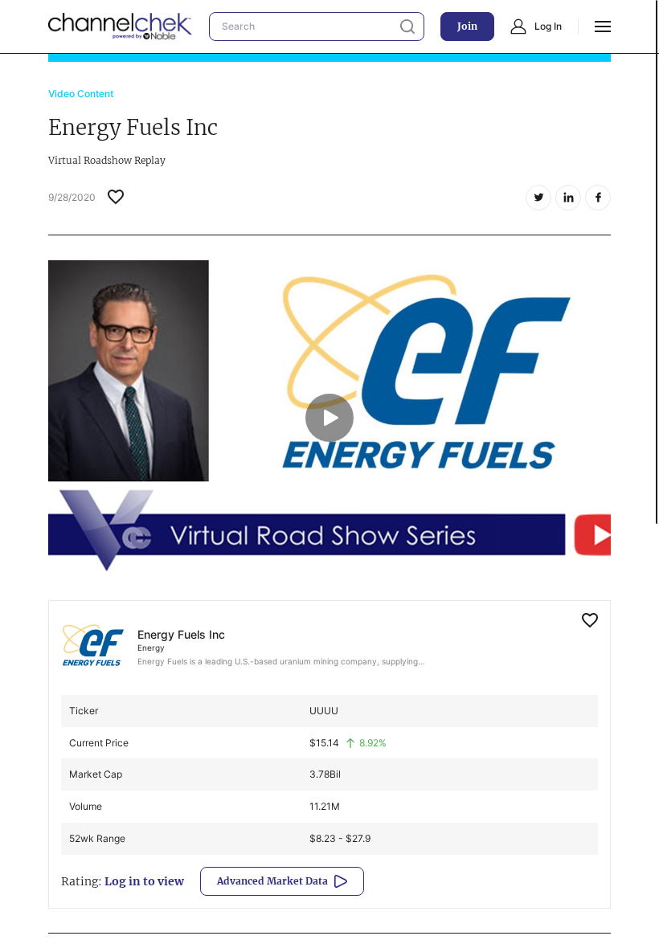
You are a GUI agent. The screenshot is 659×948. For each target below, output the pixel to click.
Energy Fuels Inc (181, 634)
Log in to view (144, 881)
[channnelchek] (120, 26)
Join (467, 26)
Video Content (80, 94)
